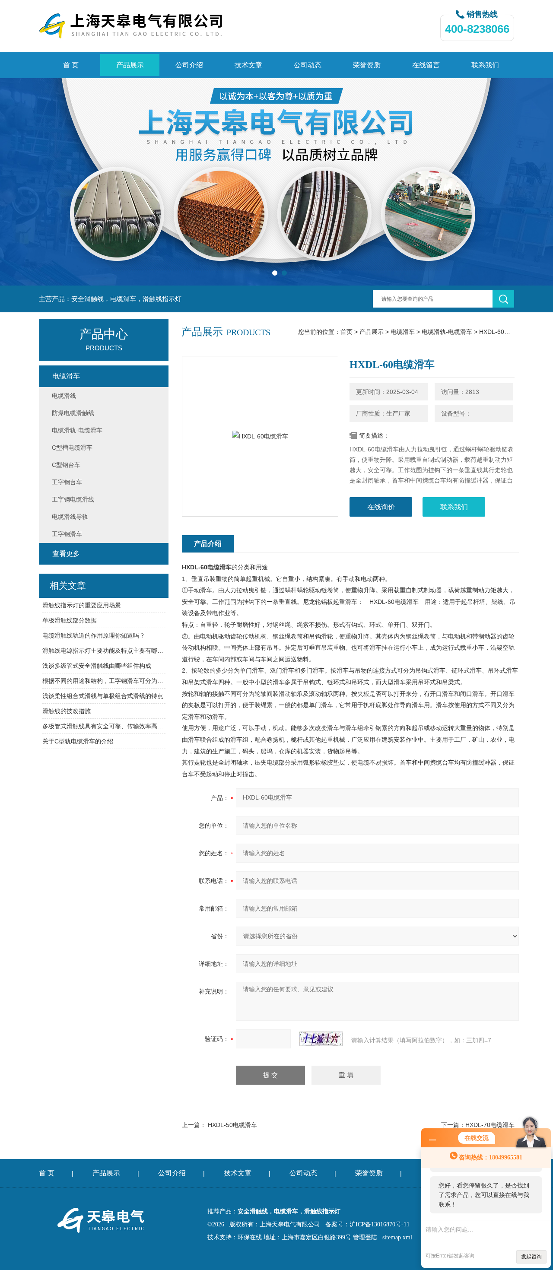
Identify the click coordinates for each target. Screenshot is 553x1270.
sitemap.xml (397, 1237)
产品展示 (130, 65)
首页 (346, 331)
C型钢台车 (66, 464)
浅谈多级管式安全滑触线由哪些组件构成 (96, 665)
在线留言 (426, 65)
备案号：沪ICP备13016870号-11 (367, 1224)
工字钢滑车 (67, 533)
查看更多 (66, 553)
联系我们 (485, 65)
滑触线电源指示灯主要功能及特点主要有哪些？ (103, 650)
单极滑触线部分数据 (69, 620)
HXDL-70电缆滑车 (490, 1124)
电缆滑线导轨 (70, 516)
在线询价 (381, 507)
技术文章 (248, 65)
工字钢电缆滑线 (73, 499)
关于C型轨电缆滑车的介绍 (77, 741)
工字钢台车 (67, 482)
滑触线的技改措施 (66, 711)
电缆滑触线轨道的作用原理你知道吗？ (93, 635)
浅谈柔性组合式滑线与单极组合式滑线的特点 (102, 695)
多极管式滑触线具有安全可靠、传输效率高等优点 (103, 726)
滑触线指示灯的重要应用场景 (81, 605)
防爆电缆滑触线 (73, 413)
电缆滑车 (403, 331)
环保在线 (250, 1237)
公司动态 (307, 65)
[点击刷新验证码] (321, 1039)
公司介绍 (189, 65)
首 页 (71, 65)
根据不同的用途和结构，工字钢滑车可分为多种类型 (103, 680)
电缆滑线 (64, 395)
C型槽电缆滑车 (72, 447)
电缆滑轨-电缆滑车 (447, 331)
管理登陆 (365, 1237)
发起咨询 (531, 1257)
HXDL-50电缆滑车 (232, 1124)
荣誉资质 (367, 65)
